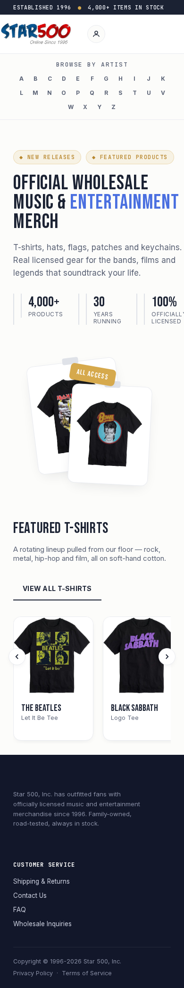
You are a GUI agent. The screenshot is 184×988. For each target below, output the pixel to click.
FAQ (19, 909)
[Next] (167, 656)
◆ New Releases (47, 157)
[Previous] (16, 656)
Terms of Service (87, 973)
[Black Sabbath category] (143, 656)
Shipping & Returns (41, 881)
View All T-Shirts (57, 588)
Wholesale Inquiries (42, 924)
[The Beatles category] (53, 656)
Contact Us (30, 895)
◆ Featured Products (129, 157)
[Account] (96, 34)
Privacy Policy (33, 973)
